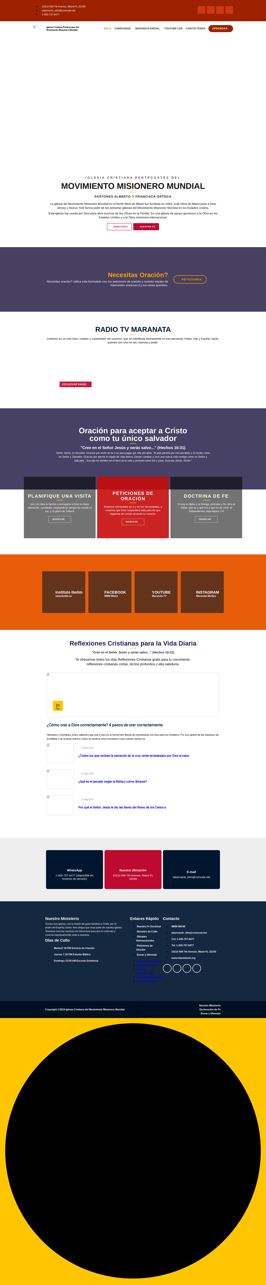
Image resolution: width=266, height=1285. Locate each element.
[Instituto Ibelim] (49, 592)
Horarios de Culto (147, 931)
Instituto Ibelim (69, 592)
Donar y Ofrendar (147, 954)
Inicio (107, 28)
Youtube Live (173, 28)
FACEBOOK (115, 592)
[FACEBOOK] (98, 592)
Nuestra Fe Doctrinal (149, 926)
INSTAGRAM (207, 592)
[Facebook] (167, 968)
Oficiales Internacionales (145, 938)
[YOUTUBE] (146, 592)
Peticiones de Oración (144, 947)
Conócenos (122, 28)
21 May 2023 (87, 748)
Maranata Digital (147, 28)
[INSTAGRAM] (190, 592)
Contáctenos (195, 28)
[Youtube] (177, 968)
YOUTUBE (161, 592)
